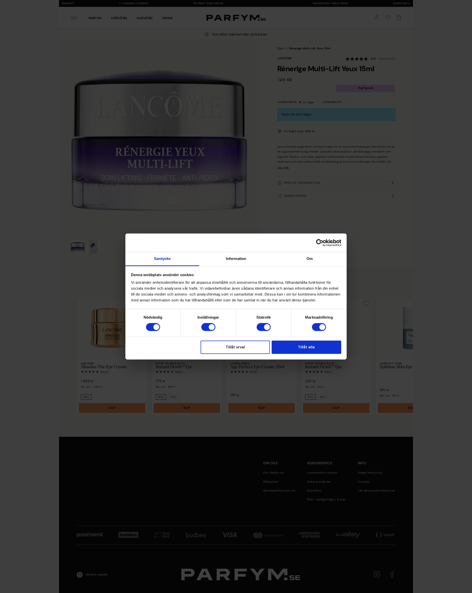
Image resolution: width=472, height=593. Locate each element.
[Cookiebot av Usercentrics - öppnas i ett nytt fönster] (319, 242)
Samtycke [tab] (162, 258)
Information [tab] (236, 258)
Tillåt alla (306, 347)
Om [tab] (310, 258)
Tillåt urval (235, 347)
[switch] (208, 327)
